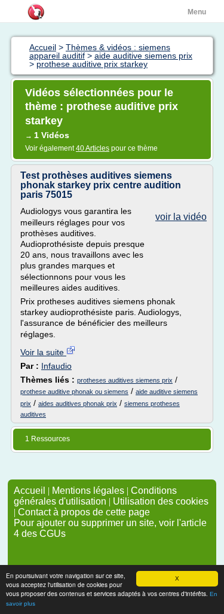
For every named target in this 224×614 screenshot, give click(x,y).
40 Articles (92, 148)
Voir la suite (43, 352)
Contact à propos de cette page (84, 512)
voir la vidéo (181, 217)
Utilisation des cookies (160, 501)
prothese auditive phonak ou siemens (74, 391)
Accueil (29, 490)
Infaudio (56, 366)
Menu (197, 12)
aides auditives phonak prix (77, 403)
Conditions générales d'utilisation (95, 495)
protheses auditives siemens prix (125, 380)
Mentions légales (88, 490)
